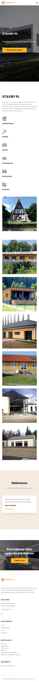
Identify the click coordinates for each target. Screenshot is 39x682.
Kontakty (4, 630)
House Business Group (8, 663)
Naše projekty (5, 625)
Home (3, 622)
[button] (20, 515)
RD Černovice (5, 645)
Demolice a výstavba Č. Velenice (10, 652)
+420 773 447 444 (6, 607)
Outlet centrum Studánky (9, 650)
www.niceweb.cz (20, 676)
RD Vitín (3, 648)
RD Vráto (3, 641)
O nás (2, 628)
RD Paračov (4, 643)
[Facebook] (1, 611)
